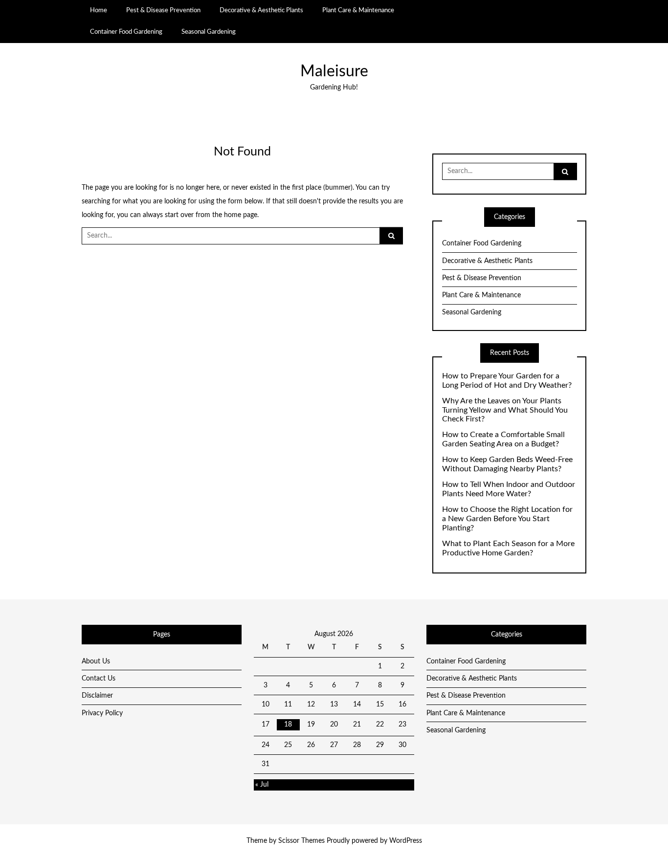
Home (98, 10)
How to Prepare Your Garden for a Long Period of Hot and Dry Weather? (507, 380)
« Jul (261, 784)
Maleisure (334, 71)
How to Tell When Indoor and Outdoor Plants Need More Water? (508, 489)
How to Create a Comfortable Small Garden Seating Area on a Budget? (503, 439)
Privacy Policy (102, 713)
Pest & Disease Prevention (163, 10)
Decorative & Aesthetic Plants (261, 10)
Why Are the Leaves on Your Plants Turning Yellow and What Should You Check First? (505, 410)
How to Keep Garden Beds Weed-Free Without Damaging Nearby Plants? (507, 464)
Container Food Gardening (126, 31)
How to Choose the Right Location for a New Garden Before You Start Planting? (507, 519)
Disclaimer (97, 695)
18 (288, 724)
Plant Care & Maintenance (358, 10)
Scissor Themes (301, 840)
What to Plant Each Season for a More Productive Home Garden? (508, 548)
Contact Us (98, 678)
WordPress (405, 840)
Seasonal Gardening (208, 31)
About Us (96, 661)
